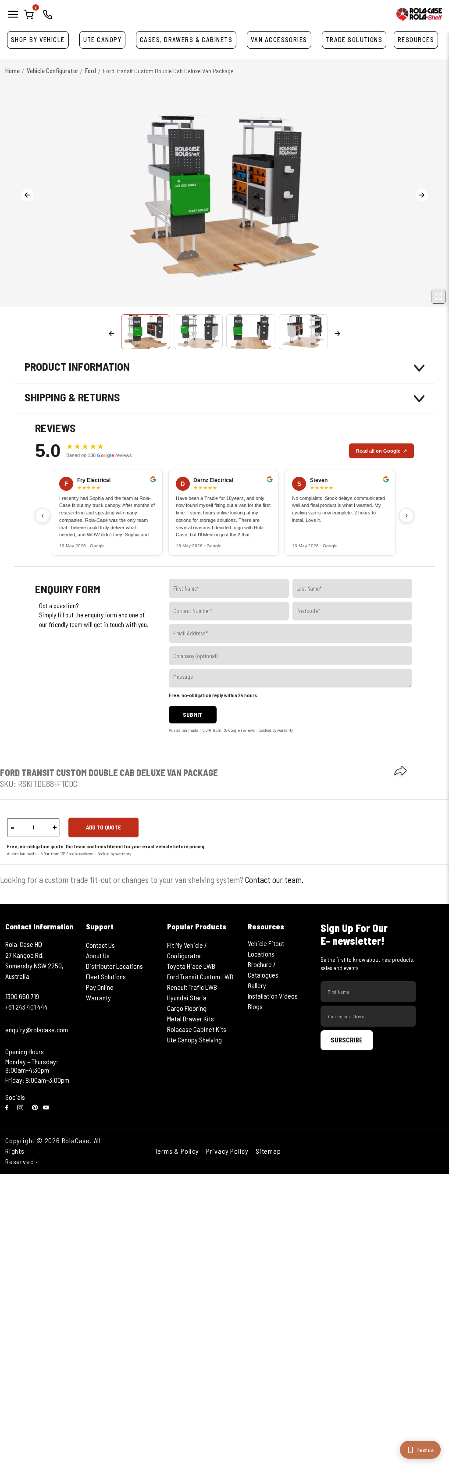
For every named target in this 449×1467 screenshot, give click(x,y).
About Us (98, 955)
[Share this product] (401, 771)
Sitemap (268, 1151)
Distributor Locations (114, 966)
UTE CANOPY (102, 39)
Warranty (98, 997)
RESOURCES (416, 39)
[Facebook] (8, 1107)
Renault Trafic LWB (192, 987)
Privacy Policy (227, 1151)
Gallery (257, 985)
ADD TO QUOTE (103, 827)
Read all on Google (378, 451)
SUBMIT (193, 714)
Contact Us (100, 945)
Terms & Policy (177, 1151)
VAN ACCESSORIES (279, 39)
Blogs (255, 1006)
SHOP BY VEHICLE (38, 39)
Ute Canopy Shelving (194, 1039)
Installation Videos (273, 996)
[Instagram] (22, 1107)
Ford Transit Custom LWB (200, 976)
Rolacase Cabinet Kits (196, 1029)
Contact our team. (274, 880)
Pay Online (100, 987)
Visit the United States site (80, 1161)
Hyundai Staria (187, 997)
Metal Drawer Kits (190, 1018)
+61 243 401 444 (26, 1007)
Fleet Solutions (106, 976)
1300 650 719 (22, 996)
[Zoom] (438, 297)
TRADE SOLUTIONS (354, 39)
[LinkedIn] (35, 1107)
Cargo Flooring (187, 1008)
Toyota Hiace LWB (191, 966)
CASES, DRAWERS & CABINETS (186, 39)
